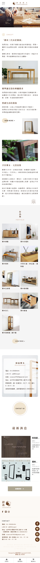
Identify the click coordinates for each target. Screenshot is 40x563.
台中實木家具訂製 (30, 547)
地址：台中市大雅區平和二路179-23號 (18, 380)
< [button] (4, 150)
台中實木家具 (19, 547)
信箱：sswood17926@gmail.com (16, 377)
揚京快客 (17, 553)
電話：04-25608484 (12, 371)
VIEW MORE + (10, 121)
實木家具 (10, 545)
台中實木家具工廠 (20, 549)
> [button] (35, 150)
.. (31, 553)
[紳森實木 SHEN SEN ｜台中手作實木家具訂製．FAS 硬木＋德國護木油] (20, 3)
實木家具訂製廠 (8, 547)
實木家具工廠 (28, 545)
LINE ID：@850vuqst (12, 374)
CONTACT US (20, 408)
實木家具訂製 (18, 545)
